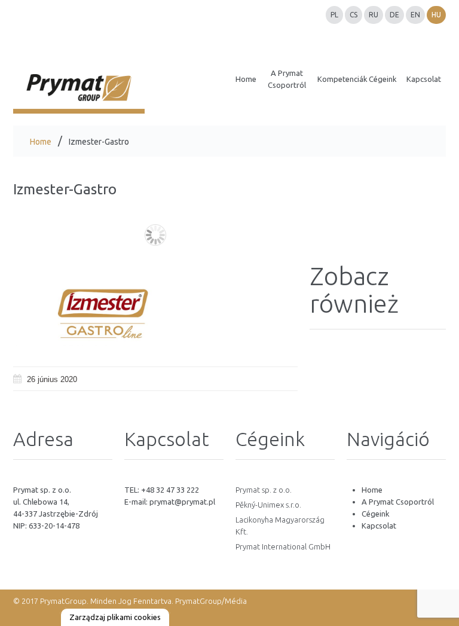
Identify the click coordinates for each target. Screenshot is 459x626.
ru (373, 15)
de (394, 15)
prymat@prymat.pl (182, 501)
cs (353, 15)
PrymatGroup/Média (211, 601)
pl (334, 15)
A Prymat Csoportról (398, 501)
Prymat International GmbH (283, 546)
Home (40, 141)
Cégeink (376, 513)
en (415, 15)
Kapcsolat (379, 525)
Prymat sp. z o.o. (263, 489)
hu (436, 15)
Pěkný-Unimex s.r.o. (268, 504)
